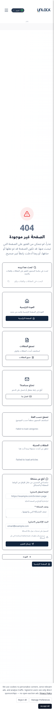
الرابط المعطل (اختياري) (39, 492)
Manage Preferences (40, 700)
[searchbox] (27, 281)
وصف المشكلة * (41, 507)
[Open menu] (6, 10)
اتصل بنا (24, 396)
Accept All (45, 706)
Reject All (22, 700)
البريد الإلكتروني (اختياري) (38, 522)
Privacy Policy (46, 693)
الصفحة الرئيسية (24, 318)
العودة (25, 557)
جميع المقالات (25, 357)
